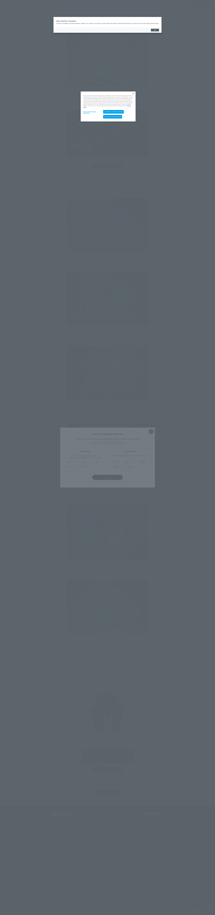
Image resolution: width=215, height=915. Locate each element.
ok (155, 30)
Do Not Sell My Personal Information (89, 112)
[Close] (133, 93)
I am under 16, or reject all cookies (113, 111)
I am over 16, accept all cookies (112, 116)
